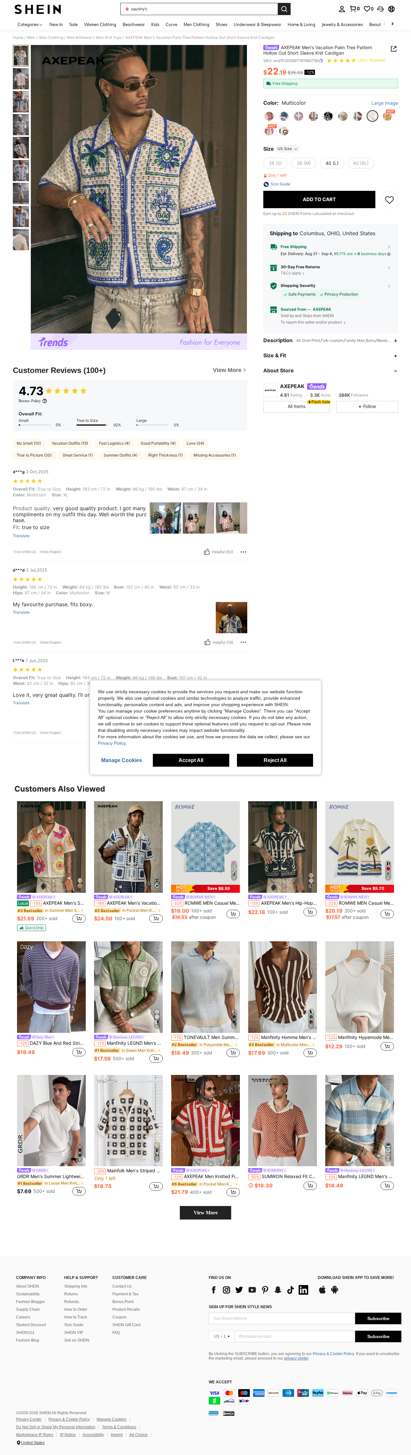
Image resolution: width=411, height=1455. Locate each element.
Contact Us (122, 1286)
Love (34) (195, 443)
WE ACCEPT (220, 1382)
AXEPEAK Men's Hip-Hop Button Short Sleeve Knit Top (283, 903)
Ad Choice (138, 1435)
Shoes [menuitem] (221, 24)
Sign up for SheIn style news (240, 1307)
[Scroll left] (384, 24)
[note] (31, 928)
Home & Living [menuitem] (301, 24)
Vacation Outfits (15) (70, 443)
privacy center (296, 1358)
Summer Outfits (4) (120, 455)
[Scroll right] (392, 24)
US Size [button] (284, 148)
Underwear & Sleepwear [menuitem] (257, 24)
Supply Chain (28, 1309)
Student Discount (31, 1325)
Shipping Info (75, 1286)
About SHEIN (27, 1286)
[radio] (269, 116)
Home (18, 37)
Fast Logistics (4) (114, 443)
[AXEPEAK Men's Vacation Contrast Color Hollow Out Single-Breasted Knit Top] (128, 847)
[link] (354, 9)
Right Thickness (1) (165, 455)
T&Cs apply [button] (291, 273)
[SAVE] (389, 199)
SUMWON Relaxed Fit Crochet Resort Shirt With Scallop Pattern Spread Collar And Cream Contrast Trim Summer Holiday (283, 1176)
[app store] (322, 1293)
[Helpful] (207, 552)
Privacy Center (29, 1419)
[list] (260, 1290)
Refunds (71, 1302)
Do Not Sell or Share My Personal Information (55, 1427)
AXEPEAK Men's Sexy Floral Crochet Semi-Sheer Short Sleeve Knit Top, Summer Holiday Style (52, 903)
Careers (23, 1317)
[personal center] (342, 9)
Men (31, 37)
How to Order (75, 1309)
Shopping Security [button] (298, 285)
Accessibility (93, 1435)
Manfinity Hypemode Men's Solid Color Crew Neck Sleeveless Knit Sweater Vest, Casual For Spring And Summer (360, 1037)
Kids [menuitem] (155, 24)
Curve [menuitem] (171, 24)
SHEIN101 (25, 1332)
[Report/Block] (243, 552)
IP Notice (68, 1435)
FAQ (116, 1332)
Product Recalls (126, 1309)
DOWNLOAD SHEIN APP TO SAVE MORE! (356, 1278)
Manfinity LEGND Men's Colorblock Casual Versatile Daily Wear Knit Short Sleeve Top (360, 1176)
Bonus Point (123, 1302)
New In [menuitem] (56, 24)
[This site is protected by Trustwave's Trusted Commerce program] (213, 1413)
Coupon (119, 1317)
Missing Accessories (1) (215, 455)
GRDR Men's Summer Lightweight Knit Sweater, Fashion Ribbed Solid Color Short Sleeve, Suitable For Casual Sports (51, 1176)
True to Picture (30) (34, 455)
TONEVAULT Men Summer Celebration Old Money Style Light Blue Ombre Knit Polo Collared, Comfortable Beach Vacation (206, 1037)
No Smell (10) (29, 443)
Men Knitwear (79, 37)
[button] (380, 9)
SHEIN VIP (73, 1332)
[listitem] (51, 866)
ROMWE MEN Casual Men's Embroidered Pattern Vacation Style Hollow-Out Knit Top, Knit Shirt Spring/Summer (360, 903)
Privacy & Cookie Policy (333, 1354)
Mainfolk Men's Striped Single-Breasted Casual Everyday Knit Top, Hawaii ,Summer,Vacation (129, 1170)
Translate (21, 536)
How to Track (75, 1317)
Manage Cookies (112, 1419)
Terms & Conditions (119, 1427)
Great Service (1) (78, 455)
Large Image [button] (385, 103)
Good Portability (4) (158, 443)
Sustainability (27, 1294)
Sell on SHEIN (76, 1340)
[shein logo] (37, 9)
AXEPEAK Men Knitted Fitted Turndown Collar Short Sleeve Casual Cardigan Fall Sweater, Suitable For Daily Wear (206, 1176)
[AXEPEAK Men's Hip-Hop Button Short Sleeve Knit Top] (282, 847)
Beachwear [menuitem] (134, 24)
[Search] (284, 9)
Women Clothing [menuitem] (100, 24)
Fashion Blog (27, 1340)
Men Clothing (51, 37)
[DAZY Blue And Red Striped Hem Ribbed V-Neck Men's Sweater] (51, 987)
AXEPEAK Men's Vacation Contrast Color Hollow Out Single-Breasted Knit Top (129, 903)
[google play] (334, 1293)
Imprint (117, 1435)
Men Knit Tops (109, 37)
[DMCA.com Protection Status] (228, 1413)
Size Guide (73, 1325)
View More (206, 1212)
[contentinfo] (305, 1397)
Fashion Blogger (30, 1302)
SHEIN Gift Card (126, 1325)
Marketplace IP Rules (34, 1435)
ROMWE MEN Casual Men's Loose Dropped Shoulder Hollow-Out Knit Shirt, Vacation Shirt (206, 903)
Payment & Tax (125, 1294)
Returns (71, 1294)
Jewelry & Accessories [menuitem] (342, 24)
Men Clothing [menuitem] (196, 24)
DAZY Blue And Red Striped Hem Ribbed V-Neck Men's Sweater (52, 1043)
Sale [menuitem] (73, 24)
